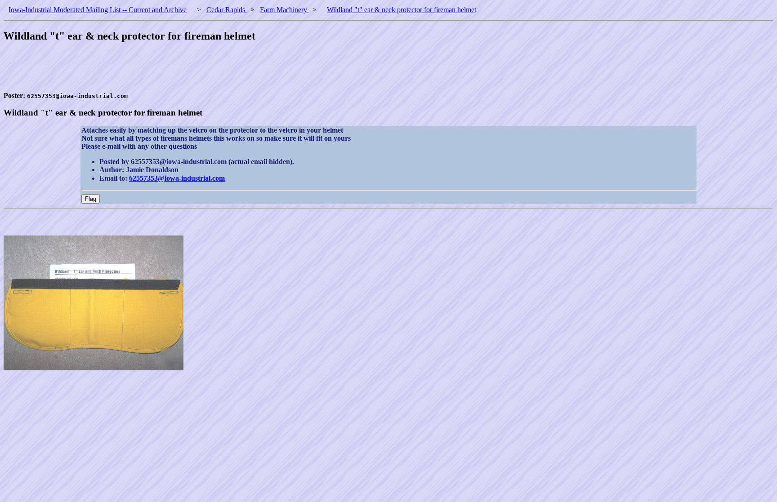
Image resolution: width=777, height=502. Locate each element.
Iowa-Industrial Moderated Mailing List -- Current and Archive (98, 9)
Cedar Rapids (226, 9)
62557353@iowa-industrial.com (177, 178)
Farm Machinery (284, 9)
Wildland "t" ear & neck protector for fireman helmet (401, 9)
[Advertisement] (167, 71)
